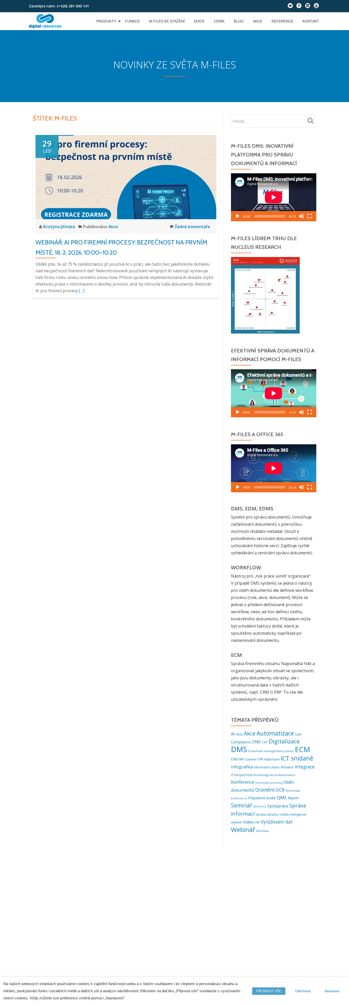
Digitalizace (284, 741)
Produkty (106, 21)
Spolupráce (277, 806)
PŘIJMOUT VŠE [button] (268, 991)
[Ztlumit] (301, 216)
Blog (239, 21)
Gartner (251, 759)
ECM (302, 749)
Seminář (241, 805)
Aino (239, 734)
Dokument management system (271, 751)
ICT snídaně (297, 758)
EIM (234, 759)
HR (260, 759)
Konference (242, 782)
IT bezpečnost (241, 775)
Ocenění (264, 789)
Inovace (287, 767)
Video (248, 822)
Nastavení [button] (332, 991)
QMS (282, 798)
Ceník (219, 21)
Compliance (241, 742)
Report (293, 797)
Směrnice (259, 806)
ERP (241, 759)
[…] (81, 290)
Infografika (242, 767)
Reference (282, 21)
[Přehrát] (237, 216)
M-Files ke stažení (167, 21)
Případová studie (262, 797)
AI (233, 734)
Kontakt (311, 21)
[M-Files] (46, 21)
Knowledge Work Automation (274, 775)
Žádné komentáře (192, 226)
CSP (265, 742)
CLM (298, 734)
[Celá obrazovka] (309, 216)
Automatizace (275, 733)
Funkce (132, 21)
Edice (199, 21)
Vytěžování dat (277, 822)
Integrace (305, 767)
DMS (239, 749)
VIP (257, 822)
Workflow (262, 831)
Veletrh (236, 822)
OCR (280, 790)
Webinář (243, 829)
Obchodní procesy (268, 783)
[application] (273, 197)
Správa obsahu (266, 814)
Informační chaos (267, 767)
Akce (257, 21)
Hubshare (272, 759)
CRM (256, 742)
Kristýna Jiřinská (59, 226)
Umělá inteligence (292, 814)
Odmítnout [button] (303, 991)
